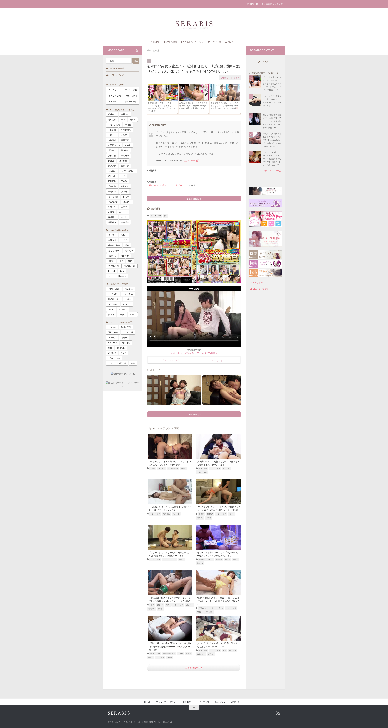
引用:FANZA (189, 160)
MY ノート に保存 (231, 77)
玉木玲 (124, 181)
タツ (152, 605)
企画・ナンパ (114, 101)
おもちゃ (189, 605)
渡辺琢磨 (125, 222)
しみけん (112, 170)
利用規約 (187, 701)
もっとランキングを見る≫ (270, 170)
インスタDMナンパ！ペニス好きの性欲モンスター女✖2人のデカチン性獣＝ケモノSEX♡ (219, 508)
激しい (231, 514)
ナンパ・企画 (156, 216)
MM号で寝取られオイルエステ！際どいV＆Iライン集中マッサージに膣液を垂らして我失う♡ (219, 601)
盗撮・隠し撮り (169, 653)
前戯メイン (201, 654)
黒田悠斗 (125, 150)
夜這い (188, 653)
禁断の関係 (203, 468)
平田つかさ (113, 201)
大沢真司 (112, 140)
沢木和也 (123, 160)
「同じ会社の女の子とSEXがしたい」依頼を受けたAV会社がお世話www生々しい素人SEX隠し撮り (170, 646)
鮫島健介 (125, 155)
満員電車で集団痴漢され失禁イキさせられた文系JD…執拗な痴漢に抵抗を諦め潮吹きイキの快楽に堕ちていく (272, 140)
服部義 (124, 191)
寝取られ (202, 559)
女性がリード (131, 101)
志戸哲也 (112, 165)
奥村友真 (125, 140)
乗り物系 (126, 342)
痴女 (130, 260)
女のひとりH (129, 265)
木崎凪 (128, 145)
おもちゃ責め (114, 250)
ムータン (123, 212)
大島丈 (124, 134)
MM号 (210, 559)
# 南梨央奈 (178, 185)
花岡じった (113, 196)
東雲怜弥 (125, 165)
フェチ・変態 (131, 90)
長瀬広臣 (112, 191)
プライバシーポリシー (166, 701)
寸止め (180, 653)
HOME (147, 701)
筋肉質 (183, 468)
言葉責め (129, 288)
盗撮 (133, 363)
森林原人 (210, 514)
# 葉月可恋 (165, 185)
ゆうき (124, 217)
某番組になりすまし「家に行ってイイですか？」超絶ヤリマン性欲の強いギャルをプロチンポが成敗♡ (162, 106)
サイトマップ (203, 701)
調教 (127, 245)
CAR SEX (112, 342)
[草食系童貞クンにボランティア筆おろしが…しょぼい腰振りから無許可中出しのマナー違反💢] (225, 99)
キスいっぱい (114, 288)
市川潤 (152, 468)
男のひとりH (113, 265)
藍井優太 (112, 114)
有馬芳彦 (112, 119)
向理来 (111, 212)
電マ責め (166, 514)
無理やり (112, 240)
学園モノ (112, 337)
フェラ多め (113, 304)
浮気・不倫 (113, 332)
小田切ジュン (114, 145)
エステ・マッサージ (215, 608)
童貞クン (232, 650)
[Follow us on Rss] (136, 50)
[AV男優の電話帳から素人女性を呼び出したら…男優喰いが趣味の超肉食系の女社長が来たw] (194, 99)
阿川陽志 (125, 114)
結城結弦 (112, 222)
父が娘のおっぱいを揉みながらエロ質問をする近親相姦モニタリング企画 (218, 463)
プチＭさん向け (115, 95)
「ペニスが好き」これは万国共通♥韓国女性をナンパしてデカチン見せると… (170, 508)
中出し (181, 559)
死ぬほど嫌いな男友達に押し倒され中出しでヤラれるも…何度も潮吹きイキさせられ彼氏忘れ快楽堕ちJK (272, 121)
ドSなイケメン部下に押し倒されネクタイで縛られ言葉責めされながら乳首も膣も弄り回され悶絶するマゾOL (272, 158)
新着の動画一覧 (116, 68)
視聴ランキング (116, 74)
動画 (149, 50)
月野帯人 (125, 186)
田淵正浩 (112, 181)
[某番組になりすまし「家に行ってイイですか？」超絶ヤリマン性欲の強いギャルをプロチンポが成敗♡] (163, 99)
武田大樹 (112, 175)
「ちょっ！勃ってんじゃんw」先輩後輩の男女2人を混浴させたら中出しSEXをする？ (170, 554)
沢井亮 (201, 514)
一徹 (123, 119)
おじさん (226, 468)
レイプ (124, 240)
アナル (133, 314)
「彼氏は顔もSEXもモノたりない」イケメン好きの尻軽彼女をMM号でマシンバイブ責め (170, 599)
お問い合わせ (237, 701)
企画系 (156, 50)
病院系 (124, 337)
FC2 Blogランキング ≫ (259, 288)
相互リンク (220, 701)
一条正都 (112, 129)
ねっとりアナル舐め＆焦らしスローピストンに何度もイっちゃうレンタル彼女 (170, 463)
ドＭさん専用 (131, 95)
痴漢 (121, 260)
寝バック (176, 514)
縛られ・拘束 (114, 245)
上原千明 (112, 134)
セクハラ (125, 255)
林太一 (126, 196)
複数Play (200, 518)
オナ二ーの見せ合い (117, 276)
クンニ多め (160, 657)
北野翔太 (112, 150)
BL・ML (111, 271)
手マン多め (208, 612)
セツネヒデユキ (128, 170)
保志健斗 (127, 201)
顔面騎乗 (123, 309)
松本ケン (112, 206)
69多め (208, 518)
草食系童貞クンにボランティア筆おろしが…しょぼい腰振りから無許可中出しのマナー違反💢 (225, 105)
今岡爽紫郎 (126, 129)
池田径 (133, 119)
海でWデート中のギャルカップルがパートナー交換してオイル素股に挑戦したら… (218, 554)
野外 (110, 347)
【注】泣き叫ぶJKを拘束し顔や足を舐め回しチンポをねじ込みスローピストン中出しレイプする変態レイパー (272, 83)
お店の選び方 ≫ (256, 282)
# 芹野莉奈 (152, 185)
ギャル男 (219, 559)
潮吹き (160, 608)
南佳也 (124, 206)
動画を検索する (193, 667)
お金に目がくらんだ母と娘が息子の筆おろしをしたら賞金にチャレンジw (218, 645)
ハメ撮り (161, 468)
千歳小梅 (112, 186)
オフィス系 (128, 332)
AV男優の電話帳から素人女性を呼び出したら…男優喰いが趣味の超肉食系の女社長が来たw (193, 105)
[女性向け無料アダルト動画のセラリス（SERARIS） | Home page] (194, 24)
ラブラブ (172, 559)
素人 (165, 216)
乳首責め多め (202, 472)
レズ (122, 271)
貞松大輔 (112, 155)
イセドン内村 (114, 124)
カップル (112, 327)
